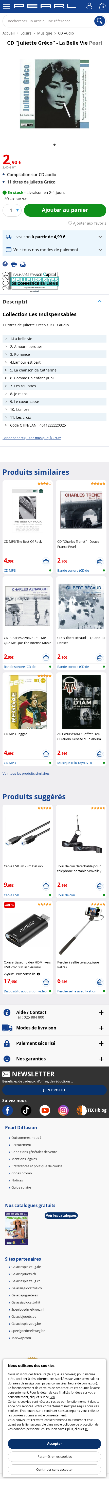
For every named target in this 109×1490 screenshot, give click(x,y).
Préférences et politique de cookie (36, 1166)
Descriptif (15, 301)
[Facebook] (7, 263)
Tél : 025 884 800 (30, 1017)
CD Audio (65, 33)
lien (52, 1397)
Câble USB (11, 895)
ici (86, 1429)
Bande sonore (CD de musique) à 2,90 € (32, 437)
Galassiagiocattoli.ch (26, 1288)
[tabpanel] (54, 94)
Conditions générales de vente (34, 1151)
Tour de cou (66, 895)
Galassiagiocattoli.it (25, 1302)
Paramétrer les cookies (55, 1456)
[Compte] (90, 6)
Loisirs (26, 33)
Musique (44, 33)
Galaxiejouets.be (23, 1316)
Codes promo (21, 1173)
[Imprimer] (15, 263)
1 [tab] (54, 144)
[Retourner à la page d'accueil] (45, 7)
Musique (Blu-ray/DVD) (74, 762)
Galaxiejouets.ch (23, 1274)
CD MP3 (10, 570)
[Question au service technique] (24, 263)
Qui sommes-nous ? (26, 1137)
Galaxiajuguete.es (24, 1295)
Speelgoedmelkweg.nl (27, 1309)
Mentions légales (24, 1159)
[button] (54, 236)
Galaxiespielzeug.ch (26, 1281)
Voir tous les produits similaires (26, 773)
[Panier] (102, 6)
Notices (17, 1180)
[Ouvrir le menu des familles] (6, 6)
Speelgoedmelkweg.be (28, 1330)
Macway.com (21, 1337)
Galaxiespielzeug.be (26, 1323)
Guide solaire (21, 1187)
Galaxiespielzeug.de (26, 1266)
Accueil (9, 33)
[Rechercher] (99, 21)
